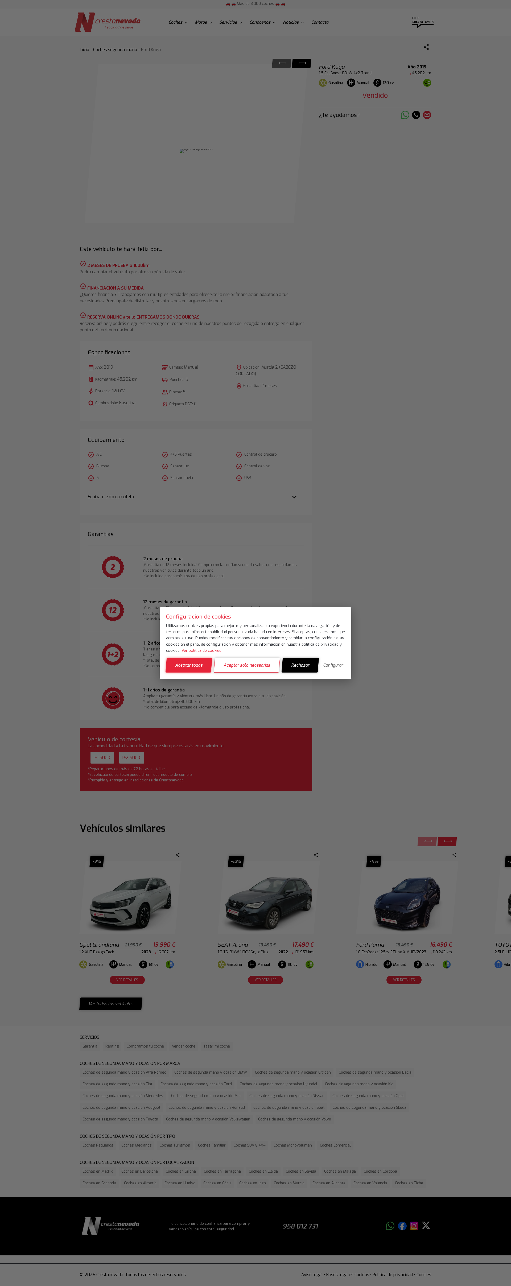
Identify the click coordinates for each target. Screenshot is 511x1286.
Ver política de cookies (201, 650)
